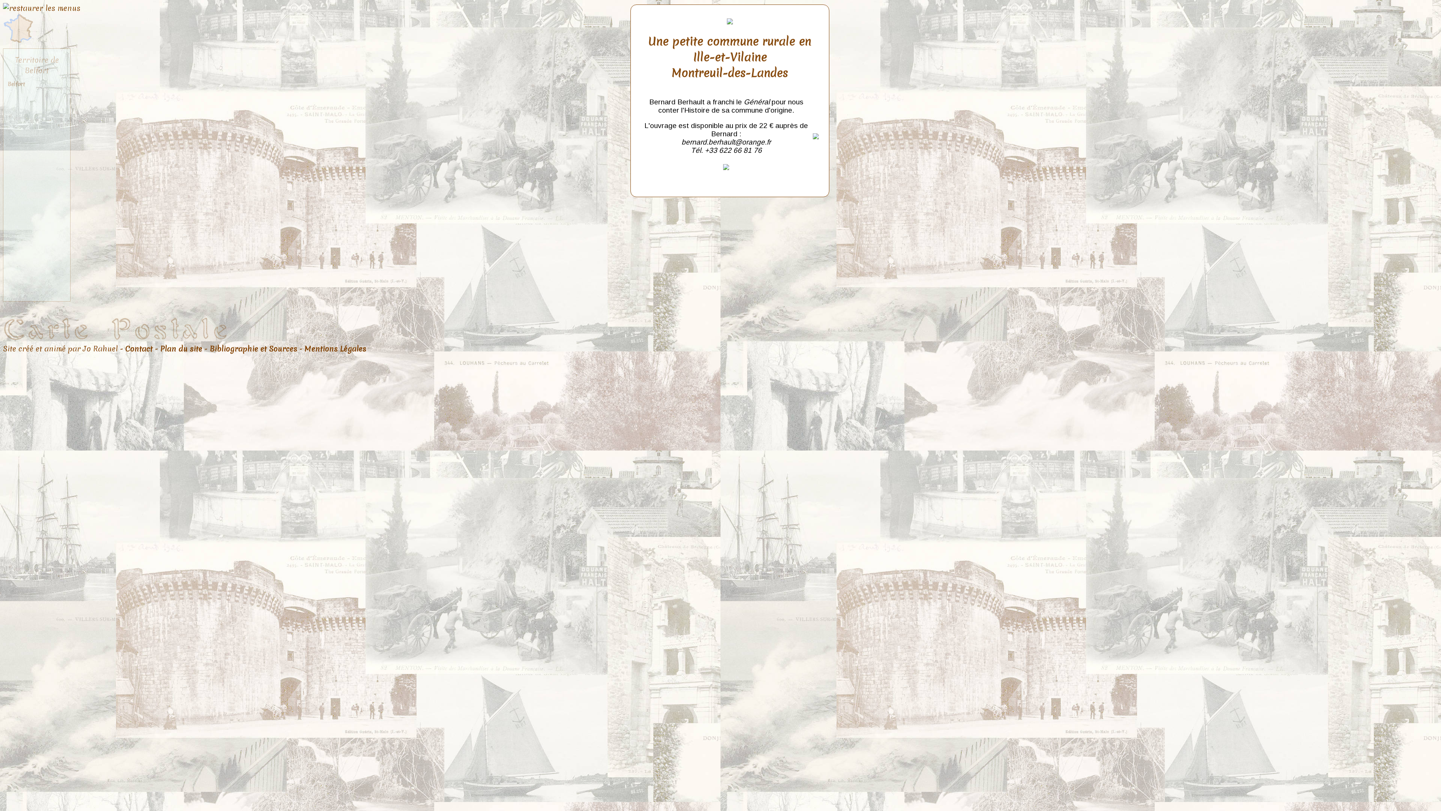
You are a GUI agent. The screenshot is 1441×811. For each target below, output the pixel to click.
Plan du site (181, 349)
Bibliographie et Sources (253, 349)
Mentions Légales (335, 349)
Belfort (16, 84)
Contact (139, 349)
